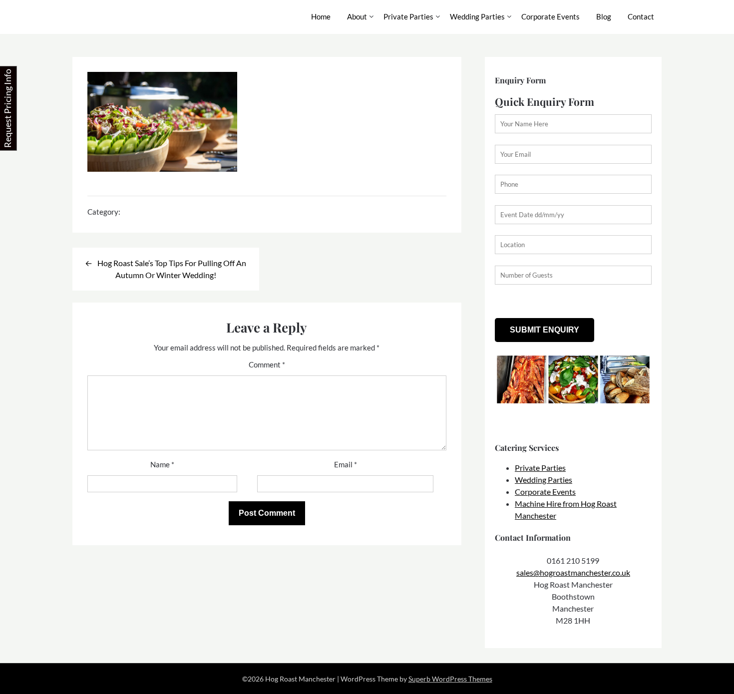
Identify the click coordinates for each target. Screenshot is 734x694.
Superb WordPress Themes (450, 679)
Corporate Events (550, 16)
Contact (641, 16)
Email (345, 464)
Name (162, 464)
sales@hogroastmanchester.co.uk (573, 572)
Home (321, 16)
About (357, 16)
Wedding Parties (477, 16)
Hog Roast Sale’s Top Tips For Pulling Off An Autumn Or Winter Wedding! (171, 269)
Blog (603, 16)
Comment (267, 364)
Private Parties (408, 16)
